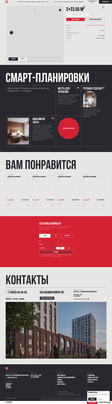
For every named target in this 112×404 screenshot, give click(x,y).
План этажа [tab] (22, 58)
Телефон (41, 244)
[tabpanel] (35, 32)
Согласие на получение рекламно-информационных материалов (68, 394)
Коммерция (28, 1)
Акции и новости (74, 1)
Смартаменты (20, 1)
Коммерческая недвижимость (66, 378)
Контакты (90, 382)
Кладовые (38, 1)
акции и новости (92, 380)
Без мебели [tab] (13, 58)
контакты (81, 1)
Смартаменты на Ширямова (95, 25)
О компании (66, 1)
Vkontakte (9, 299)
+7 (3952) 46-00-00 (92, 2)
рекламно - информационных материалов (56, 256)
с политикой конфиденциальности (50, 254)
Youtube (15, 299)
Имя (40, 241)
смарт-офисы (45, 1)
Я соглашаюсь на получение (51, 256)
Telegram (21, 299)
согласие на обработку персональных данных (64, 254)
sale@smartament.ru (52, 292)
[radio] (60, 248)
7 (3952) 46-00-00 (16, 292)
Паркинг (33, 1)
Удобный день (42, 248)
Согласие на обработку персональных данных (65, 393)
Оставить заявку (105, 1)
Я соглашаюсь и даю (56, 254)
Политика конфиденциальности (62, 391)
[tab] (45, 236)
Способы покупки (57, 1)
